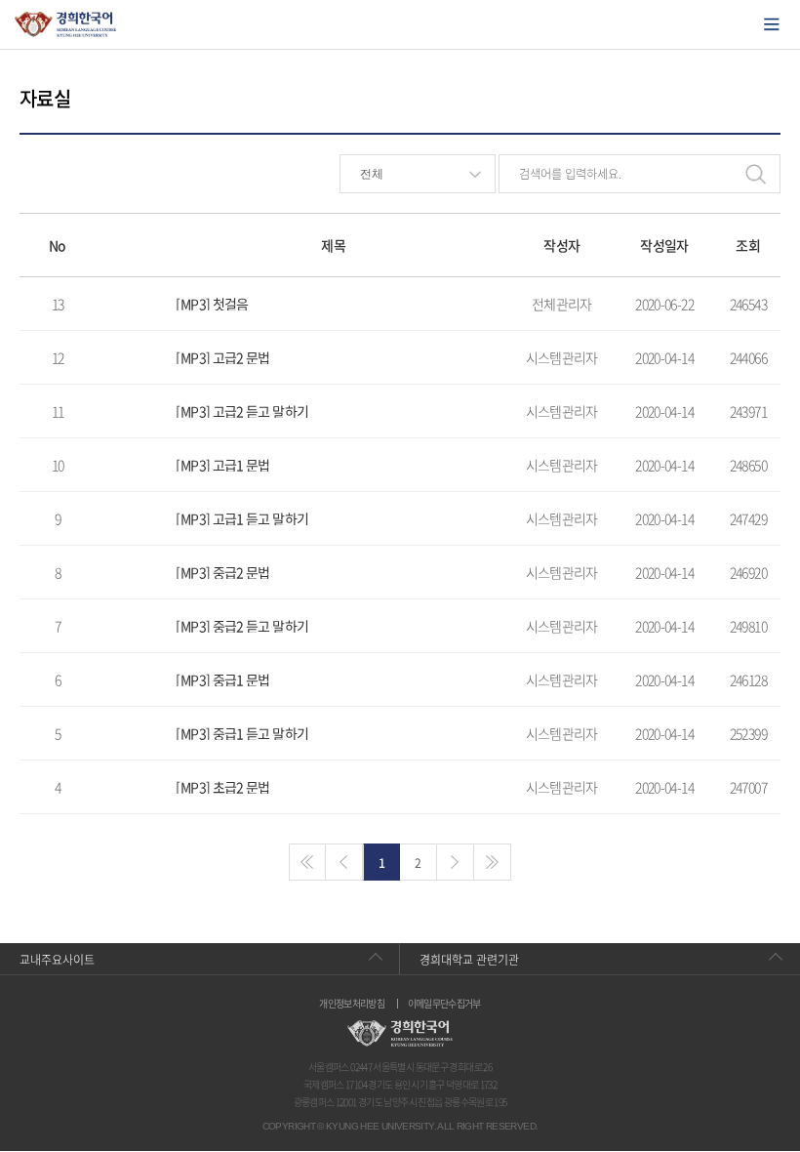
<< (307, 862)
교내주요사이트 (57, 959)
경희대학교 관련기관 (469, 959)
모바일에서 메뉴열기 (771, 24)
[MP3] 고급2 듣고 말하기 (242, 411)
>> (492, 862)
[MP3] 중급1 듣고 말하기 (242, 733)
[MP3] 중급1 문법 (222, 679)
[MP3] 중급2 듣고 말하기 (242, 626)
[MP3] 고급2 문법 (222, 357)
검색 (755, 173)
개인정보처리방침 (351, 1003)
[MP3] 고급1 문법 (222, 465)
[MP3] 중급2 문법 (222, 572)
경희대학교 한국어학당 (66, 24)
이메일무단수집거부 (444, 1003)
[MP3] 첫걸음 (212, 303)
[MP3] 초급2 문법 (222, 787)
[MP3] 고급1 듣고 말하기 (242, 518)
